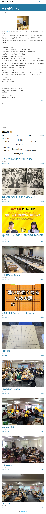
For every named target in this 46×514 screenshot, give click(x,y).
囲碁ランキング (5, 94)
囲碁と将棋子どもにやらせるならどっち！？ (18, 197)
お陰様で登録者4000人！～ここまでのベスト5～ (20, 313)
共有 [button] (42, 100)
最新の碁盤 (6, 351)
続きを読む (42, 163)
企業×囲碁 (8, 31)
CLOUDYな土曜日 (8, 427)
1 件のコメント (6, 241)
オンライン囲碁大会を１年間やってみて (17, 159)
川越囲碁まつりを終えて (11, 275)
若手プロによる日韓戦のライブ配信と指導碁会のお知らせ (22, 236)
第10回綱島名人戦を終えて (12, 389)
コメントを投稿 (6, 163)
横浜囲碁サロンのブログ (8, 1)
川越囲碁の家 (7, 465)
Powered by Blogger (23, 511)
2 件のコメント (6, 279)
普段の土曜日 (7, 503)
